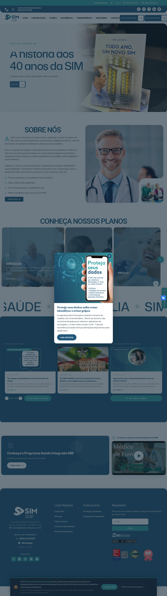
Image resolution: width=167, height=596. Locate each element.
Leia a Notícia (66, 337)
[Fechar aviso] (109, 256)
